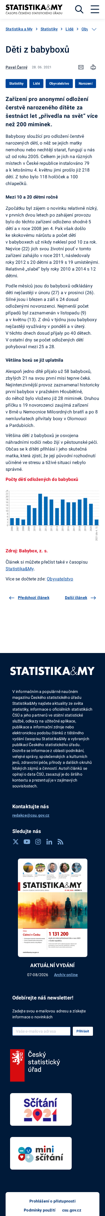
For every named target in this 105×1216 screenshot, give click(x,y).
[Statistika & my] (34, 9)
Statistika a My (19, 29)
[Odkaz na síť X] (15, 841)
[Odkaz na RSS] (60, 841)
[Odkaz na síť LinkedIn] (49, 841)
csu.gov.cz (71, 1210)
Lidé (70, 29)
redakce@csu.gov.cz (31, 815)
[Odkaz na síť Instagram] (38, 841)
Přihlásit (82, 1031)
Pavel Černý (16, 67)
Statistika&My (20, 568)
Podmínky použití (39, 1210)
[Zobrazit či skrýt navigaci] (94, 29)
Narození (85, 83)
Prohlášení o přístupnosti (52, 1201)
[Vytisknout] (93, 67)
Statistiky (49, 29)
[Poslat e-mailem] (81, 67)
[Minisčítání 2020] (41, 1153)
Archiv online (66, 974)
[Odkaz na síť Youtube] (27, 841)
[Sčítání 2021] (41, 1109)
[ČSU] (35, 1065)
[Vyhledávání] (79, 9)
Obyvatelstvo (59, 83)
